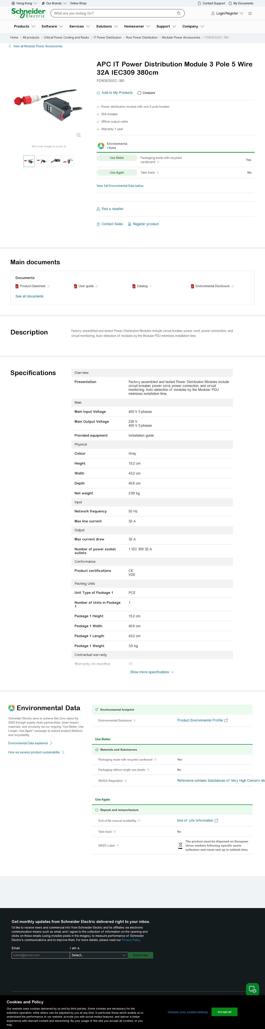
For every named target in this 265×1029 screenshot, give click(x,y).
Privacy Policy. (131, 940)
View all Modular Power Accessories (38, 46)
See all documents (29, 296)
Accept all (224, 1011)
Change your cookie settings (188, 1011)
